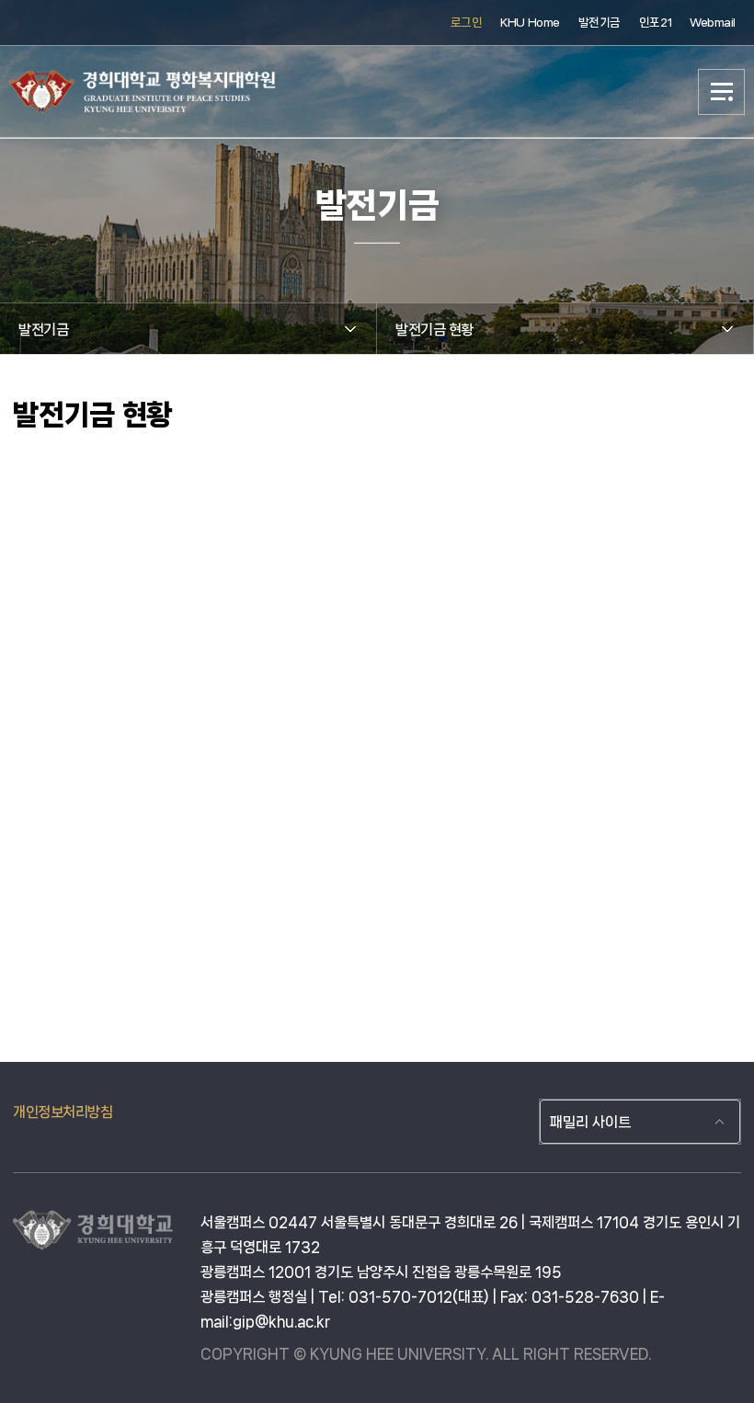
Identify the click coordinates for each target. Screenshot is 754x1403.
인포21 (655, 23)
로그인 (467, 23)
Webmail (713, 23)
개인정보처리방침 (62, 1112)
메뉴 (722, 92)
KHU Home (529, 23)
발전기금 (599, 23)
